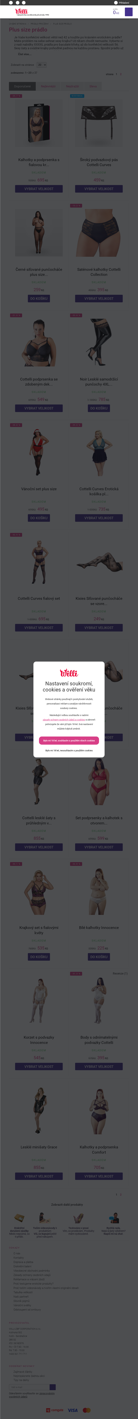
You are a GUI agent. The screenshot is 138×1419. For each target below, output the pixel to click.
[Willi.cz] (21, 11)
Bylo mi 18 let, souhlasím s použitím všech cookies (69, 740)
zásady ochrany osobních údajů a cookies (64, 719)
